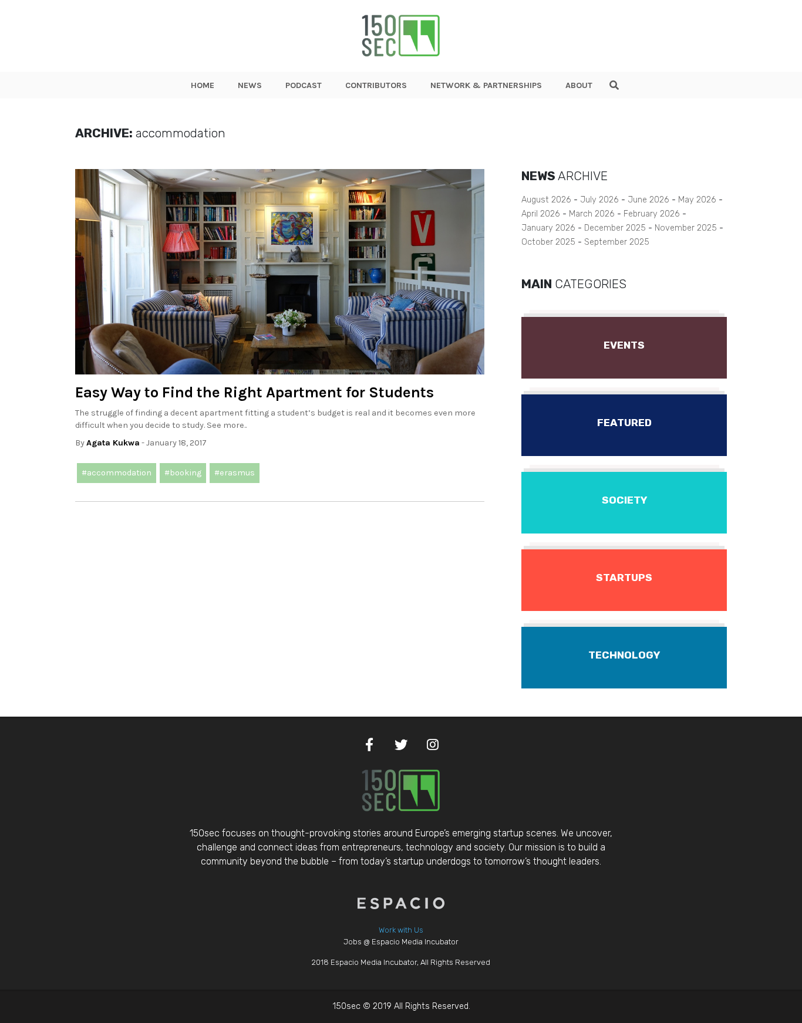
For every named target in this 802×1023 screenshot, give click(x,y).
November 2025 (686, 228)
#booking (182, 473)
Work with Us (401, 930)
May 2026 (697, 200)
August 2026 (546, 200)
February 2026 (652, 214)
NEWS (250, 85)
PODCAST (303, 85)
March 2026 (592, 214)
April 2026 (540, 214)
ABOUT (578, 85)
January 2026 (548, 228)
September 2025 (616, 242)
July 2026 (599, 200)
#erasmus (234, 473)
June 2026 (648, 200)
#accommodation (116, 473)
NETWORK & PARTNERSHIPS (486, 85)
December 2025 (615, 228)
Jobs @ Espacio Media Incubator (401, 941)
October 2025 (548, 242)
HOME (202, 85)
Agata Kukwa (113, 443)
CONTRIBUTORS (376, 85)
